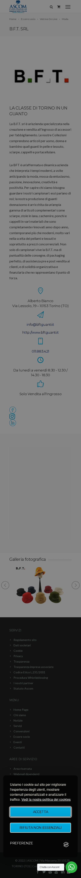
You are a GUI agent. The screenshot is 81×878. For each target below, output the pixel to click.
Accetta (40, 812)
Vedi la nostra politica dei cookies (46, 799)
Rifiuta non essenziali (41, 828)
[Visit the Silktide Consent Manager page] (66, 845)
